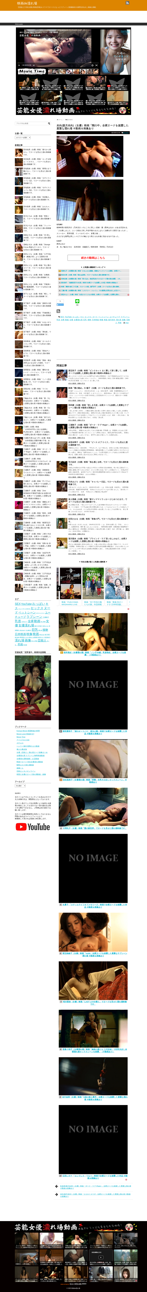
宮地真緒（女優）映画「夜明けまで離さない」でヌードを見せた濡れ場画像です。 (37, 171)
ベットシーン (103, 317)
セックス (88, 317)
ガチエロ (20, 743)
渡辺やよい (41, 637)
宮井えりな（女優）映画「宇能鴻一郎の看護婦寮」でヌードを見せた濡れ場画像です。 (37, 286)
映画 (105, 320)
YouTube (68, 317)
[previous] (59, 588)
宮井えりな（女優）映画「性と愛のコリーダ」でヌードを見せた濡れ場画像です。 (37, 267)
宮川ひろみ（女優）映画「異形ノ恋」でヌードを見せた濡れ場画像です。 (37, 218)
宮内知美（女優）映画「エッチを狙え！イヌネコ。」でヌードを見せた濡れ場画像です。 (37, 161)
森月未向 (126, 133)
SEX (62, 317)
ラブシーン (125, 317)
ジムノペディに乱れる (24, 608)
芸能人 (42, 640)
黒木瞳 (25, 645)
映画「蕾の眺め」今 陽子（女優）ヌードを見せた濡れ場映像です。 (97, 388)
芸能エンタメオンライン (26, 771)
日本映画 (95, 320)
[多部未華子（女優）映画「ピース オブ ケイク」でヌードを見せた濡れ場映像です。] (62, 446)
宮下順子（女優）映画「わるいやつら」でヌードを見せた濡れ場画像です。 (37, 324)
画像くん (20, 768)
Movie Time (21, 737)
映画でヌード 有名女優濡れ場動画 (30, 762)
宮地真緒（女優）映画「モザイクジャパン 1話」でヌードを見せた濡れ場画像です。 (37, 180)
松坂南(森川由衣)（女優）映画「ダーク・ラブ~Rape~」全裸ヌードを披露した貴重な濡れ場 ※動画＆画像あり (95, 1187)
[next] (127, 588)
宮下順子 (39, 626)
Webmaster (19, 24)
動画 (67, 320)
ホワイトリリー (40, 613)
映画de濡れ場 (27, 3)
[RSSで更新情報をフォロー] (127, 3)
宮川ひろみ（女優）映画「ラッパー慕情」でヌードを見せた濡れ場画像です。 (37, 228)
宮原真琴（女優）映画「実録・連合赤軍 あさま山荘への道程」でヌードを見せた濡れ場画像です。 (37, 362)
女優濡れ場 (78, 320)
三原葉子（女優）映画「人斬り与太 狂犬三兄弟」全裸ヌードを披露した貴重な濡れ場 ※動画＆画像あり (37, 536)
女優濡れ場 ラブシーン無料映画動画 (31, 755)
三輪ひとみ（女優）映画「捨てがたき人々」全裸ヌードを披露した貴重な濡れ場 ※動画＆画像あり (37, 419)
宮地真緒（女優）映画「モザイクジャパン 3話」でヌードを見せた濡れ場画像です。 (37, 190)
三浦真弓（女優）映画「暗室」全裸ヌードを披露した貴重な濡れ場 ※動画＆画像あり (37, 515)
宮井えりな (45, 626)
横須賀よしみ (24, 637)
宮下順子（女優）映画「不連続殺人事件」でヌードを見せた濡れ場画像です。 (37, 315)
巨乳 (85, 320)
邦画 (119, 323)
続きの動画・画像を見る (76, 383)
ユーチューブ (115, 317)
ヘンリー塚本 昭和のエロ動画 (28, 746)
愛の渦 (40, 630)
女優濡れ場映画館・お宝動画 (28, 759)
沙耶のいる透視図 (33, 637)
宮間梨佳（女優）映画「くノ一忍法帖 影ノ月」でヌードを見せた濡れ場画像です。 (37, 381)
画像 (123, 320)
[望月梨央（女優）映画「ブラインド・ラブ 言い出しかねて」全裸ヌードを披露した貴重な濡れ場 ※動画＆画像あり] (62, 543)
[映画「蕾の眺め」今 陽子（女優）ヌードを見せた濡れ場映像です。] (62, 392)
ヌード (94, 317)
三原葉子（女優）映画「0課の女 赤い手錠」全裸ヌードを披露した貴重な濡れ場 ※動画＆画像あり (37, 545)
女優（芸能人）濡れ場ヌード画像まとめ (32, 752)
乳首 (58, 320)
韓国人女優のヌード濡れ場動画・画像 (31, 774)
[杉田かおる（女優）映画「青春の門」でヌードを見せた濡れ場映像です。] (62, 523)
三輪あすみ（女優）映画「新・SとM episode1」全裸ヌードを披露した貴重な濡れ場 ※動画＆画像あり (36, 410)
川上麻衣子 (28, 630)
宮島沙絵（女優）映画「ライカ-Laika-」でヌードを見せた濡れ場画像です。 (37, 391)
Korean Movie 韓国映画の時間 (28, 731)
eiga (127, 323)
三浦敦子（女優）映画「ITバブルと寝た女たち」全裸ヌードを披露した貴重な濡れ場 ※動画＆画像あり (37, 483)
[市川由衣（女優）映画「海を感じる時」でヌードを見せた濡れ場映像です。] (62, 466)
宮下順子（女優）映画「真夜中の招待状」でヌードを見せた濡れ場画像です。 (37, 305)
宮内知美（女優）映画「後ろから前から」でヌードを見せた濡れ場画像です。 (37, 152)
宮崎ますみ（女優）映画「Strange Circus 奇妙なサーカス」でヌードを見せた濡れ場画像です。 (36, 247)
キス (82, 317)
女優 (71, 320)
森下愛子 (47, 634)
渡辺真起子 (47, 637)
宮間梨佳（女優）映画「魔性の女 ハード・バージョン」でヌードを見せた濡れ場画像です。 (37, 372)
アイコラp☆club (23, 740)
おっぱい (76, 317)
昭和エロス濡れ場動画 (25, 765)
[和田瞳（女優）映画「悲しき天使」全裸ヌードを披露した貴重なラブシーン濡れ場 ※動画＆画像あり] (62, 409)
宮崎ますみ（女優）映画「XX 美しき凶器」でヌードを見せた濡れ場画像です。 (37, 237)
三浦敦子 (46, 617)
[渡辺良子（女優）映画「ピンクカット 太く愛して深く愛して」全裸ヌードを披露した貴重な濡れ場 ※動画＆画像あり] (62, 375)
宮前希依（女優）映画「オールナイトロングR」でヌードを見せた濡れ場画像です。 (37, 343)
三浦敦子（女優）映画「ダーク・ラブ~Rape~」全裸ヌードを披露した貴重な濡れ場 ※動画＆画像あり (37, 451)
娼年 (36, 626)
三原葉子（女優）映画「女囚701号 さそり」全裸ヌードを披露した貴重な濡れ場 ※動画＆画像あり (37, 555)
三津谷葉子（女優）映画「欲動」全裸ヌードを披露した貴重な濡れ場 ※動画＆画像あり (37, 587)
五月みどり (24, 621)
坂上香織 (43, 621)
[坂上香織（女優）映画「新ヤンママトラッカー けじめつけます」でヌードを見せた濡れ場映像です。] (62, 503)
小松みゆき (22, 630)
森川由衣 (17, 637)
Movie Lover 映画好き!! (25, 734)
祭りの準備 (34, 641)
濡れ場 (118, 320)
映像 (101, 320)
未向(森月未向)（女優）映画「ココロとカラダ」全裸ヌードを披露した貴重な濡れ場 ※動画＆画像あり (95, 1195)
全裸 (62, 320)
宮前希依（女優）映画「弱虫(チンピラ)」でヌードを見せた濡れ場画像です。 (36, 353)
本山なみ (42, 634)
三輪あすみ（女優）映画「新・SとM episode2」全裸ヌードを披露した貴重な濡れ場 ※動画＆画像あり (36, 400)
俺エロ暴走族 (22, 749)
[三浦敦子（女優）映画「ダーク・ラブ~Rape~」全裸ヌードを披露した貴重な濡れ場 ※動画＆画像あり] (62, 429)
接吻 (89, 320)
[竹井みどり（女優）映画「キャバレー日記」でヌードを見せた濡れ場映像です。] (62, 486)
